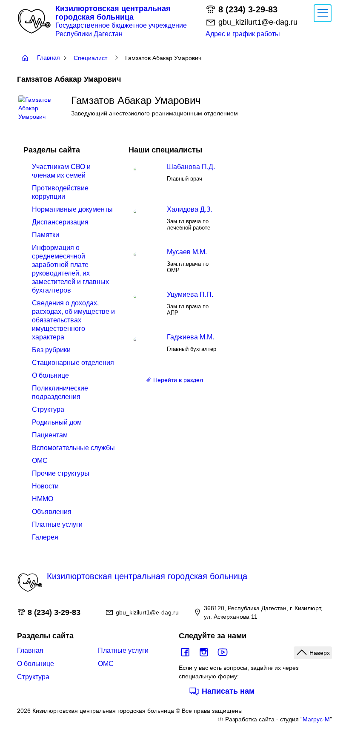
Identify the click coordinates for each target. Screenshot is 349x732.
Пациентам (50, 435)
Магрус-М (316, 719)
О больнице (50, 375)
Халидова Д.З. (189, 209)
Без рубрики (51, 349)
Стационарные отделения (73, 362)
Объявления (52, 511)
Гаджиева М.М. (190, 337)
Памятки (45, 234)
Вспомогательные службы (73, 447)
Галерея (45, 537)
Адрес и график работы (243, 33)
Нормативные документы (72, 209)
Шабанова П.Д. (191, 166)
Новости (45, 486)
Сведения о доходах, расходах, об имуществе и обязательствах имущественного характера (73, 320)
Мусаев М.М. (187, 251)
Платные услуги (57, 524)
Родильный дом (57, 422)
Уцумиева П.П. (190, 294)
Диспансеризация (60, 222)
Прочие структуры (60, 473)
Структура (48, 409)
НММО (42, 498)
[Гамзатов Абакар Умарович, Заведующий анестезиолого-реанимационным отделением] (39, 99)
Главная (30, 650)
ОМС (40, 460)
